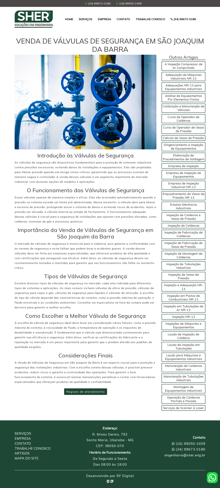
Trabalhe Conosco (150, 19)
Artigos (22, 453)
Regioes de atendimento (85, 391)
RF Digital (125, 476)
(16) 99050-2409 (130, 3)
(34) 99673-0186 (99, 3)
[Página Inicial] (34, 19)
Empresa (104, 19)
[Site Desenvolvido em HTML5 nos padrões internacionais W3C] (108, 481)
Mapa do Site (26, 458)
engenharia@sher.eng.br (184, 455)
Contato (123, 19)
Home (69, 19)
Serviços (85, 19)
